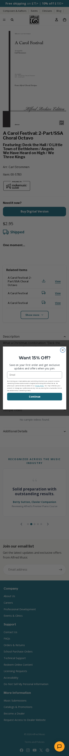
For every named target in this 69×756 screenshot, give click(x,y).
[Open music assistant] (59, 746)
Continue (34, 396)
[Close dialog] (62, 350)
